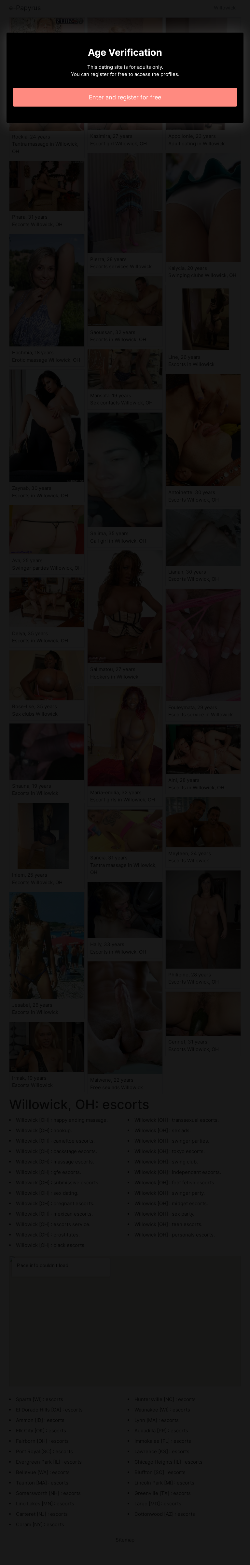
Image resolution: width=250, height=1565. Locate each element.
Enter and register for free (125, 97)
